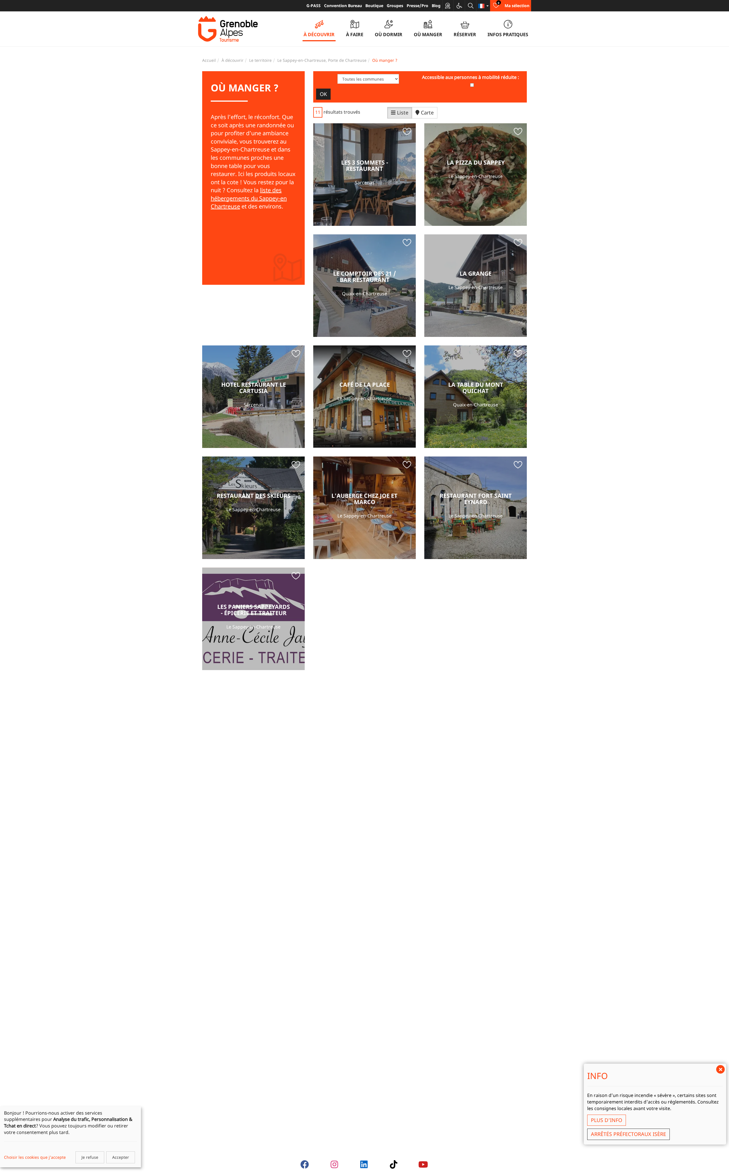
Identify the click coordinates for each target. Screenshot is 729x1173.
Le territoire (260, 60)
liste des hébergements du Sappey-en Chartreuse (249, 198)
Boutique (374, 5)
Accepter (120, 1157)
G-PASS (313, 5)
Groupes (395, 5)
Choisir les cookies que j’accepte (35, 1157)
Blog (436, 5)
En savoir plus (364, 174)
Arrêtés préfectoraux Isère (628, 1134)
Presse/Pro (417, 5)
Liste (402, 112)
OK (323, 94)
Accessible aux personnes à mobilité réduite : (470, 77)
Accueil (209, 60)
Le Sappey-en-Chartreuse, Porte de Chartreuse (321, 60)
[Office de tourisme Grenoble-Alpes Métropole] (228, 29)
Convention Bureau (343, 5)
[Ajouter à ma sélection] (407, 132)
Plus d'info (606, 1120)
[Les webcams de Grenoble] (448, 6)
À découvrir (232, 60)
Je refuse (89, 1157)
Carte (426, 112)
